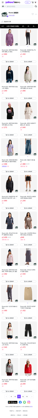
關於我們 (18, 411)
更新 (31, 406)
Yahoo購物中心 (12, 2)
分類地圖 (25, 415)
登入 (27, 2)
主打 (2, 26)
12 (23, 396)
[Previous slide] (2, 37)
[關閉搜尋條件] (5, 6)
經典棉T (24, 26)
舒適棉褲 (30, 26)
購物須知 (25, 411)
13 (27, 396)
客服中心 (12, 411)
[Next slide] (17, 37)
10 (15, 396)
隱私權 (19, 415)
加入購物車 (11, 61)
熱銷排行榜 (7, 22)
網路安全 (13, 415)
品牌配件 (35, 26)
